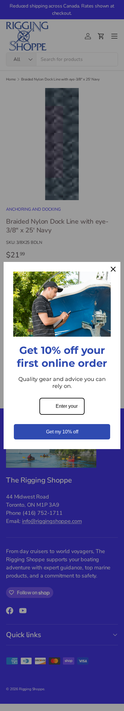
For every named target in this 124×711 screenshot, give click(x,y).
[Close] (113, 269)
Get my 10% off (62, 431)
